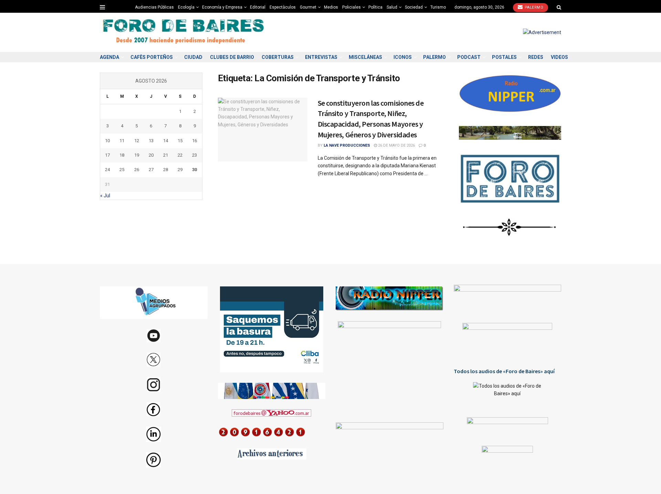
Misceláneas (365, 57)
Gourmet (308, 7)
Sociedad (414, 7)
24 (107, 169)
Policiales (351, 7)
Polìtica (375, 7)
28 (165, 169)
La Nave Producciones (347, 145)
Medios (331, 7)
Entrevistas (321, 57)
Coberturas (278, 57)
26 (136, 169)
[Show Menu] (102, 7)
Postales (504, 57)
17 (107, 155)
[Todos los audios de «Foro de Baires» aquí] (508, 394)
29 (180, 169)
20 (151, 155)
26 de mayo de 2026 (396, 145)
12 (136, 140)
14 (165, 140)
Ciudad (193, 57)
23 (194, 155)
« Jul (105, 195)
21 (165, 155)
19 (136, 155)
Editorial (257, 7)
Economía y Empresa (222, 7)
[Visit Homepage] (184, 32)
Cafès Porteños (151, 57)
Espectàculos (283, 7)
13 (151, 140)
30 (194, 169)
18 (121, 155)
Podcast (469, 57)
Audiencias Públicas (154, 7)
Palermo (533, 7)
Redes (535, 57)
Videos (559, 57)
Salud (392, 7)
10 (107, 140)
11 (121, 140)
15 (180, 140)
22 (180, 155)
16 (194, 140)
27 (151, 169)
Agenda (109, 57)
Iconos (403, 57)
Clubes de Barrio (232, 57)
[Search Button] (559, 7)
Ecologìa (186, 7)
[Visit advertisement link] (542, 32)
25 (121, 169)
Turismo (438, 7)
